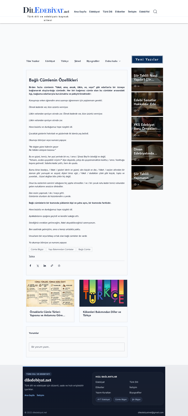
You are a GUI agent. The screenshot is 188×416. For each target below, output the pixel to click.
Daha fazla (111, 61)
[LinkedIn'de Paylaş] (44, 265)
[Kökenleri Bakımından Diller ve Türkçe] (103, 293)
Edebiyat (50, 61)
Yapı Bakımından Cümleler (61, 249)
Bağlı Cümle (84, 249)
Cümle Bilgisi (37, 249)
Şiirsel (77, 61)
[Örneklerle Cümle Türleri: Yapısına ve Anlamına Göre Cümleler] (50, 293)
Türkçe (65, 61)
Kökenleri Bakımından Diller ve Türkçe (102, 313)
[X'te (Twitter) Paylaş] (37, 265)
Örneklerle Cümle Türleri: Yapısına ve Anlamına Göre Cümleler (46, 313)
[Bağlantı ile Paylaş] (52, 265)
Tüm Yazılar (32, 61)
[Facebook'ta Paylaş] (30, 265)
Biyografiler (93, 61)
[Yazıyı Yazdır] (59, 265)
